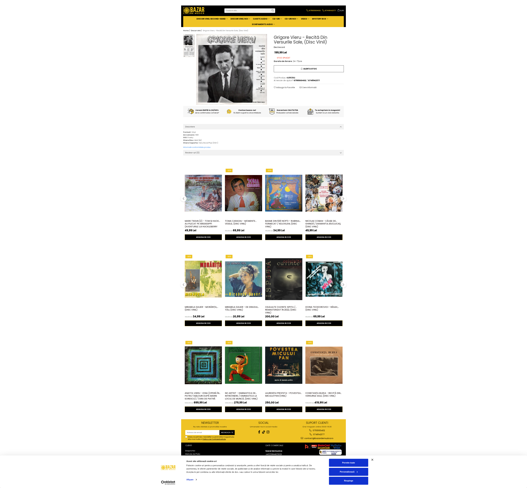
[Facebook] (259, 432)
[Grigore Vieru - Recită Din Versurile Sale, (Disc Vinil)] (231, 69)
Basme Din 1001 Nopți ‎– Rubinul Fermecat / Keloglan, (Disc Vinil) (282, 224)
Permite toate (348, 463)
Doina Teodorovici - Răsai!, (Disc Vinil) (321, 308)
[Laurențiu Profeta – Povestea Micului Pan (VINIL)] (283, 365)
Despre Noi (190, 451)
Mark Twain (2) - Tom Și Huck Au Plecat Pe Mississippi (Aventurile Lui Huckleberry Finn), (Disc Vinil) (202, 224)
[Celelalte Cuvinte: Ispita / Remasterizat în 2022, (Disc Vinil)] (283, 279)
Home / (186, 30)
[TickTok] (263, 432)
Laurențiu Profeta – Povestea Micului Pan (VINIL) (283, 395)
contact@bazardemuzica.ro (318, 438)
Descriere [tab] (190, 126)
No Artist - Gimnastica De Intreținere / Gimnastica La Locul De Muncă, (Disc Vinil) (241, 396)
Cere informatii (309, 87)
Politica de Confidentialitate (214, 439)
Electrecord (279, 47)
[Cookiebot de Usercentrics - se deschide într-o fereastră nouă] (168, 483)
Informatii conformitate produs (197, 147)
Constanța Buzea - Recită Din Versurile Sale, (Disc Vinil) (322, 395)
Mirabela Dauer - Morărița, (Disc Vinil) (201, 308)
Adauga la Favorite (285, 87)
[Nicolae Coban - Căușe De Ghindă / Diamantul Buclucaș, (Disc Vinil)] (324, 193)
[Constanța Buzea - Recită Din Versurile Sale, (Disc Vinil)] (324, 365)
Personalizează (347, 472)
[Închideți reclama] (372, 460)
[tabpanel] (231, 69)
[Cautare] (272, 10)
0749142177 (319, 434)
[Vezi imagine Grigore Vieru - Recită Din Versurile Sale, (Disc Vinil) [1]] (189, 51)
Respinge (348, 480)
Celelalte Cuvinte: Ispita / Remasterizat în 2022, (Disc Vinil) (280, 310)
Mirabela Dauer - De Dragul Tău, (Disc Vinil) (241, 308)
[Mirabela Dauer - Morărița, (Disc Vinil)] (203, 279)
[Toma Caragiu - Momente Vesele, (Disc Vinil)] (243, 193)
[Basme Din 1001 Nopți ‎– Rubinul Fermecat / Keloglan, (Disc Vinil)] (283, 193)
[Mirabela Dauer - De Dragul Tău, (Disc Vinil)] (243, 279)
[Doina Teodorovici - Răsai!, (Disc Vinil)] (324, 279)
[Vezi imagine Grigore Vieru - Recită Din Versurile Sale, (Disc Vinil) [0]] (189, 40)
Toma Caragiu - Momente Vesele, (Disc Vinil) (240, 222)
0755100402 (318, 430)
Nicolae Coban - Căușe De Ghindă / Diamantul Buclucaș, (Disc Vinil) (323, 224)
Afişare (189, 479)
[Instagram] (268, 432)
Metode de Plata (192, 454)
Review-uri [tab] (192, 152)
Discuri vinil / (196, 30)
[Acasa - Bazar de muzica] (197, 10)
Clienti (188, 445)
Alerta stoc (310, 68)
